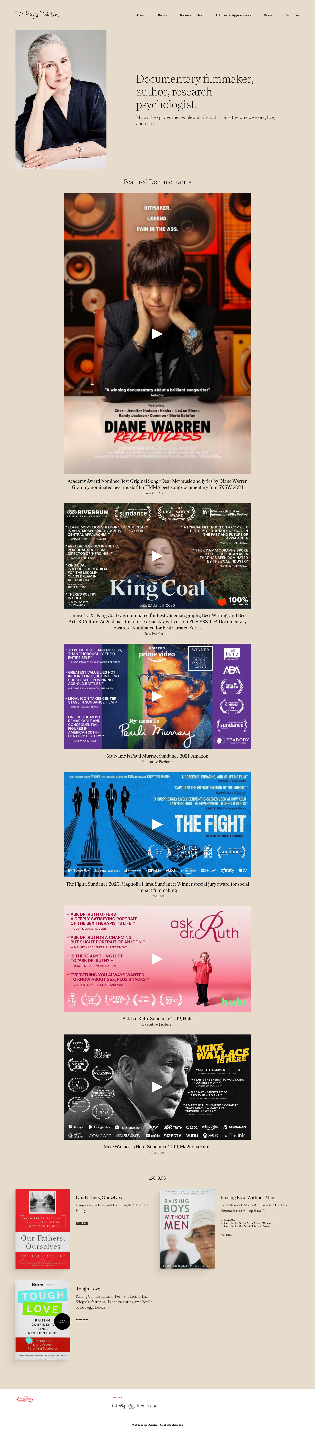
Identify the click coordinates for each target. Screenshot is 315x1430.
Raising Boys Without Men (247, 1197)
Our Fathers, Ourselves (99, 1197)
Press (268, 15)
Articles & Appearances (233, 15)
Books (162, 15)
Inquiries (292, 15)
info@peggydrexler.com (135, 1405)
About (140, 15)
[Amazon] (42, 1229)
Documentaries (191, 15)
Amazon (82, 1222)
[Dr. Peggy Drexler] (73, 15)
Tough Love (88, 1289)
